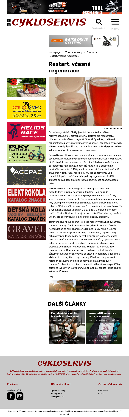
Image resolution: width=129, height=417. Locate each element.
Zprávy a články (73, 52)
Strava (90, 52)
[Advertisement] (26, 54)
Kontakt (101, 393)
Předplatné (103, 391)
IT (121, 411)
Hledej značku (57, 397)
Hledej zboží (56, 393)
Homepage (55, 52)
